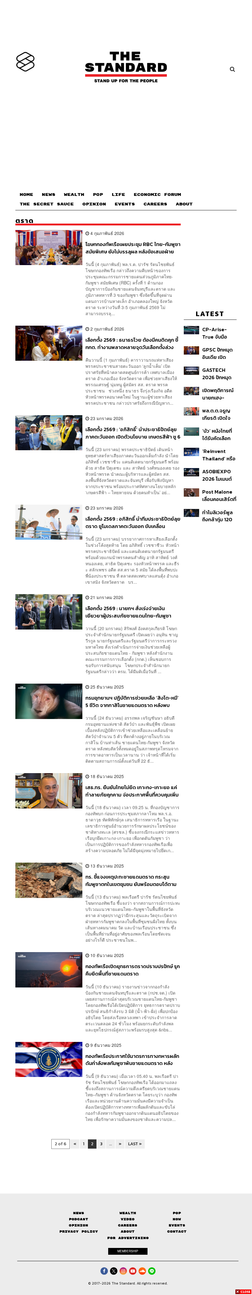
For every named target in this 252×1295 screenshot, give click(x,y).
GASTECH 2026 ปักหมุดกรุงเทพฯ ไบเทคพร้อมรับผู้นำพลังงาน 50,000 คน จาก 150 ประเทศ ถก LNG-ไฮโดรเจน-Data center (219, 373)
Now (177, 1219)
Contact (177, 1231)
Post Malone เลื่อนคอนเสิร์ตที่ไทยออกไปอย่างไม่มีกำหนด (219, 495)
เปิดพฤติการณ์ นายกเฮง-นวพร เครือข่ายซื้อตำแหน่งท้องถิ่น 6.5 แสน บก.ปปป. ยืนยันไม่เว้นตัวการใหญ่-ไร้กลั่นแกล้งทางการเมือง (218, 394)
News (78, 1213)
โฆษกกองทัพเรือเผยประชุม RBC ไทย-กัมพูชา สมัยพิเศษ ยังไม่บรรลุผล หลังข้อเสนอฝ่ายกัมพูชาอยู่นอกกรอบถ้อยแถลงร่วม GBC (132, 248)
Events (177, 1225)
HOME (26, 195)
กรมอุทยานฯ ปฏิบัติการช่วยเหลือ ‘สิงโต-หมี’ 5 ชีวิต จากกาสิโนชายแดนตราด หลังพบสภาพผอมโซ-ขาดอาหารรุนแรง (132, 701)
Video (128, 1219)
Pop (177, 1213)
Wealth (128, 1213)
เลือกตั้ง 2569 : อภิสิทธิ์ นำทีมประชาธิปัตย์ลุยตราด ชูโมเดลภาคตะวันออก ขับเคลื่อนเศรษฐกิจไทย (132, 522)
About (128, 1231)
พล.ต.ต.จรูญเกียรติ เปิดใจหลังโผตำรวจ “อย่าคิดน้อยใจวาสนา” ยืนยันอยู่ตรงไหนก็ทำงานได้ (218, 414)
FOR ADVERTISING (128, 1238)
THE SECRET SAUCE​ (47, 204)
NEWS (48, 195)
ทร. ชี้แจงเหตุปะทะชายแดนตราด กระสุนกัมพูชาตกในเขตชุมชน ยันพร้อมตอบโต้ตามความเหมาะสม (130, 880)
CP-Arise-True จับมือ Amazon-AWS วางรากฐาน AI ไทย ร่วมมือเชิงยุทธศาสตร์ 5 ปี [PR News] (218, 333)
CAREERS (155, 204)
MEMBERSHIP (127, 1251)
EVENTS (125, 204)
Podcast (78, 1219)
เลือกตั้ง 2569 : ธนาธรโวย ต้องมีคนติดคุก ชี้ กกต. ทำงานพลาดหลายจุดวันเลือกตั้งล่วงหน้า (131, 343)
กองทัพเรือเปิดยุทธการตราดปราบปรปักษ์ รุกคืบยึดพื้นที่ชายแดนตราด (132, 970)
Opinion (78, 1225)
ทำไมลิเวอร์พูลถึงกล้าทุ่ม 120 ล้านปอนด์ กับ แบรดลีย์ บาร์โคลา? (218, 516)
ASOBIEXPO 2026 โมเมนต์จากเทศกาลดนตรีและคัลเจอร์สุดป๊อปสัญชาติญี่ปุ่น (218, 475)
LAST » (135, 1144)
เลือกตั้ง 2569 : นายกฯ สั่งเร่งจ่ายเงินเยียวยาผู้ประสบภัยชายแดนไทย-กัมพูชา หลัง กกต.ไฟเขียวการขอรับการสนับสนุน (128, 612)
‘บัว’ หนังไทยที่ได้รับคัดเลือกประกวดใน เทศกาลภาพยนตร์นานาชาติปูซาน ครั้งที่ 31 (218, 434)
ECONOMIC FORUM (157, 195)
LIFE (118, 195)
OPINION (94, 204)
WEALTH (74, 195)
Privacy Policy (78, 1231)
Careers (127, 1225)
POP (98, 195)
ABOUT (184, 204)
